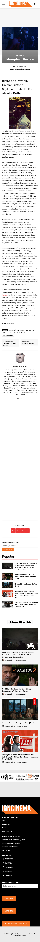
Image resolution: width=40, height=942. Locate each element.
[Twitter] (22, 398)
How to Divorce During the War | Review (19, 723)
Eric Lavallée (9, 660)
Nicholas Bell (21, 66)
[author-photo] (3, 660)
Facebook (9, 859)
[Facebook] (13, 530)
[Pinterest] (22, 530)
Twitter (8, 863)
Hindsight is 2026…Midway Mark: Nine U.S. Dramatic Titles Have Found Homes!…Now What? (26, 594)
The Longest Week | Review (10, 344)
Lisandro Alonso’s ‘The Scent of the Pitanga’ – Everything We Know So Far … (26, 604)
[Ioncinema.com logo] (21, 4)
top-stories (30, 330)
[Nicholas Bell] (20, 358)
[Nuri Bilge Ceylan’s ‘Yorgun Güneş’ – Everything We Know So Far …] (7, 576)
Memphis (12, 330)
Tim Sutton (20, 330)
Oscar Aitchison (10, 726)
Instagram (9, 867)
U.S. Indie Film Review (21, 333)
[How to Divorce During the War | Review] (7, 585)
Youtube (8, 871)
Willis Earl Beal (8, 335)
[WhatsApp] (27, 530)
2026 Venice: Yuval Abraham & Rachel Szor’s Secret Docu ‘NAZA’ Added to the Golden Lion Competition (26, 567)
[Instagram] (18, 398)
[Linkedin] (3, 875)
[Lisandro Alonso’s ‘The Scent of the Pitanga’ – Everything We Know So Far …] (7, 604)
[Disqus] (20, 434)
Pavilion (5, 295)
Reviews (20, 55)
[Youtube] (3, 871)
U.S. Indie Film (8, 333)
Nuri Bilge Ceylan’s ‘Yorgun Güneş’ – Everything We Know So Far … (25, 576)
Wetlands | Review (28, 343)
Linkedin (8, 875)
